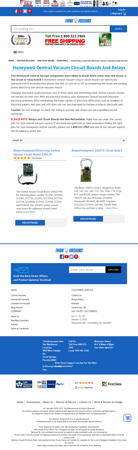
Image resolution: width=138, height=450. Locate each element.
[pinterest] (30, 11)
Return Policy (77, 299)
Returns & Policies (66, 402)
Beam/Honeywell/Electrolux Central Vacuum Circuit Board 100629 (36, 152)
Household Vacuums (20, 299)
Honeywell (62, 60)
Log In (121, 9)
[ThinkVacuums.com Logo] (78, 21)
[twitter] (25, 11)
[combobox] (60, 28)
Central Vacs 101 (79, 307)
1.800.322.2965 (72, 36)
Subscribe (113, 269)
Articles (14, 324)
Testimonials (33, 402)
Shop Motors (17, 307)
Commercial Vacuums (20, 303)
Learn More (29, 211)
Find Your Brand (45, 60)
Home (11, 60)
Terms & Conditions (20, 328)
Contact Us (76, 295)
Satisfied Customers (20, 320)
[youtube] (20, 11)
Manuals (75, 303)
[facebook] (15, 11)
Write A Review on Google (108, 402)
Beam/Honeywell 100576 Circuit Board (97, 150)
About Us (15, 316)
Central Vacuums (26, 60)
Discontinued (30, 222)
